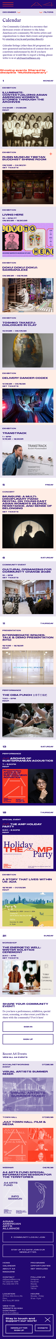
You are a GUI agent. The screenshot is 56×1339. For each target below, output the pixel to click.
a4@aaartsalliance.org (28, 58)
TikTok (33, 1288)
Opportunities (41, 1266)
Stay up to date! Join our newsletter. (28, 1251)
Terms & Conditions (11, 1313)
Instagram (35, 1279)
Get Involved (39, 1269)
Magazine (9, 1272)
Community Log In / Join (29, 1237)
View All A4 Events (15, 1057)
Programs (38, 1263)
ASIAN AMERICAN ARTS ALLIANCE (12, 1225)
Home (6, 1263)
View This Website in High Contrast (13, 1308)
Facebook (35, 1282)
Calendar (9, 1266)
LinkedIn (34, 1286)
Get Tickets (10, 167)
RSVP (5, 110)
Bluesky (34, 1284)
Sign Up (28, 1039)
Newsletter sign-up (19, 1329)
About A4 (9, 1269)
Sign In (28, 1027)
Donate (43, 1328)
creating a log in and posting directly (24, 39)
